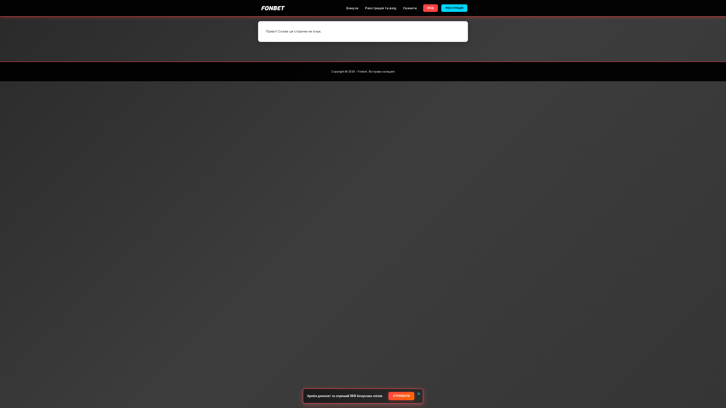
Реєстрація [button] (454, 8)
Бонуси (352, 8)
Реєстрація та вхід (380, 8)
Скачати (410, 8)
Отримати (401, 396)
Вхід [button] (430, 8)
